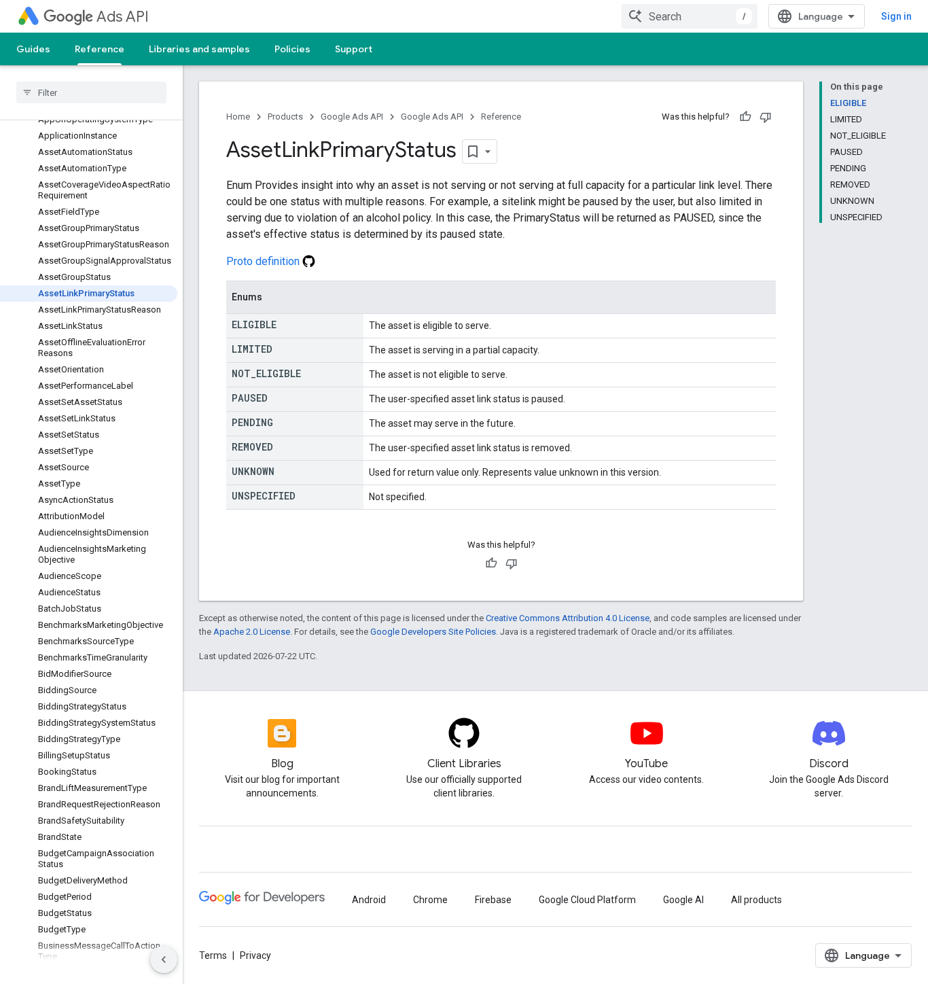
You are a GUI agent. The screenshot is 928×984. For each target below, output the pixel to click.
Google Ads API (352, 116)
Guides (33, 49)
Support (353, 49)
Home (238, 116)
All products (756, 899)
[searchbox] (91, 92)
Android (369, 899)
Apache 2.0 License (251, 632)
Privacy (255, 955)
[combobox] (689, 16)
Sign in (896, 16)
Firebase (493, 899)
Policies (292, 49)
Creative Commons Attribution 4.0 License (567, 618)
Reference (99, 49)
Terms (213, 955)
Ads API (122, 16)
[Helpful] (745, 117)
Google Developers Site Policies (433, 632)
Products (285, 116)
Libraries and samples (199, 49)
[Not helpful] (765, 117)
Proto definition (264, 261)
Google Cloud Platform (587, 899)
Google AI (683, 899)
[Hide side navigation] (163, 959)
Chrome (430, 899)
